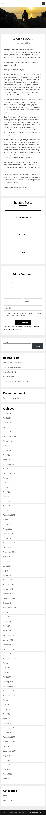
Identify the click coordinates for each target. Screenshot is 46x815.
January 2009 (8, 640)
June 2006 (7, 765)
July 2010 (6, 561)
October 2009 (8, 603)
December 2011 (9, 515)
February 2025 (8, 464)
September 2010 (9, 552)
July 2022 (6, 483)
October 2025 (8, 432)
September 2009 (9, 607)
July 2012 (6, 510)
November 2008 (9, 649)
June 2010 (7, 566)
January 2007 (8, 732)
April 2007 (7, 718)
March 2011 (7, 529)
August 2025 (7, 441)
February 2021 (8, 496)
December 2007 (9, 686)
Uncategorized (8, 800)
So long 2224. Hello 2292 (12, 367)
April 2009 (7, 631)
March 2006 (7, 774)
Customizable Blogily (35, 813)
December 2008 (9, 644)
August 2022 (7, 478)
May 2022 (6, 492)
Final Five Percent (10, 376)
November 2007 (9, 691)
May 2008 (6, 672)
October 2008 (8, 654)
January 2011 (8, 538)
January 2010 (8, 589)
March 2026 (7, 422)
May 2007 (6, 714)
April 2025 (7, 459)
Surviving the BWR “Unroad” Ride (15, 381)
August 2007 (7, 700)
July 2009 (6, 617)
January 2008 (8, 681)
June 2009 (7, 621)
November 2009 (9, 598)
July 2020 (6, 501)
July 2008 (6, 668)
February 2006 (8, 779)
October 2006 (8, 746)
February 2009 (8, 635)
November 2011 (9, 520)
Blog (5, 795)
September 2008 (9, 658)
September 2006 (9, 751)
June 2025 (7, 450)
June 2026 (7, 413)
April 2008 (7, 677)
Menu (3, 3)
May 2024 (6, 469)
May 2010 (6, 570)
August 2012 (7, 506)
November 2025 (9, 427)
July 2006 (6, 760)
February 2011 (8, 533)
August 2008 (7, 663)
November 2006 (9, 742)
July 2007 (6, 705)
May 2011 (6, 524)
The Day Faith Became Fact (13, 362)
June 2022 (7, 487)
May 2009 (6, 626)
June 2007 (7, 709)
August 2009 (7, 612)
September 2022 (9, 473)
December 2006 (9, 737)
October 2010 (8, 547)
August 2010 (7, 557)
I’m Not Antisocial (10, 372)
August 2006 (7, 755)
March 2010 (7, 580)
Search (5, 342)
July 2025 (6, 446)
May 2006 (6, 769)
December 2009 (9, 594)
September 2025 (9, 436)
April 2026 (7, 418)
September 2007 (9, 695)
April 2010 (7, 575)
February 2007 (8, 728)
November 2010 (9, 543)
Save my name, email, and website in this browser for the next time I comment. (24, 314)
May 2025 (6, 455)
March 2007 (7, 723)
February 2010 (8, 584)
